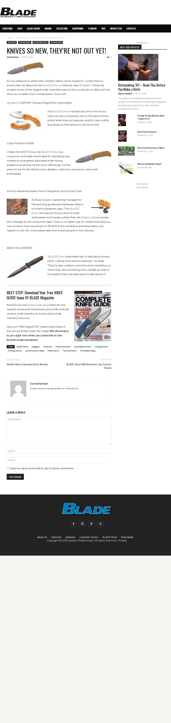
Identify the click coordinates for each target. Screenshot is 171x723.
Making (48, 28)
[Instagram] (82, 524)
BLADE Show (22, 37)
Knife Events (53, 350)
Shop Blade (127, 537)
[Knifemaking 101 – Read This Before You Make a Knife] (142, 67)
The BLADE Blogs (56, 42)
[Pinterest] (91, 524)
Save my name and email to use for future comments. (42, 468)
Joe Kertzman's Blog (40, 42)
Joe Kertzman (13, 57)
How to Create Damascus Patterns (151, 147)
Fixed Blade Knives (82, 346)
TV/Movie (92, 28)
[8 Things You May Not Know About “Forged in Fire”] (122, 120)
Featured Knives (24, 42)
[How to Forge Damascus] (122, 136)
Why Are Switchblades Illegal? (149, 163)
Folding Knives (101, 346)
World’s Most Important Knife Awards (27, 364)
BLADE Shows (33, 28)
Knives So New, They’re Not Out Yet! (56, 50)
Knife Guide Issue (38, 305)
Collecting (61, 28)
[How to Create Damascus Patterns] (126, 151)
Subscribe (56, 537)
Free (103, 28)
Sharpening (77, 28)
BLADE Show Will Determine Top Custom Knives (89, 366)
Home (10, 37)
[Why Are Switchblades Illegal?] (126, 168)
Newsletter (116, 28)
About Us (42, 537)
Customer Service (89, 537)
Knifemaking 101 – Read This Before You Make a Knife (141, 87)
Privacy (122, 540)
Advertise (70, 537)
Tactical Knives (69, 350)
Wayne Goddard (125, 93)
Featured (48, 346)
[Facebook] (73, 524)
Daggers (36, 346)
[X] (100, 524)
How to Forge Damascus (147, 131)
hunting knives (15, 350)
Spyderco (12, 102)
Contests (131, 28)
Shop (19, 28)
